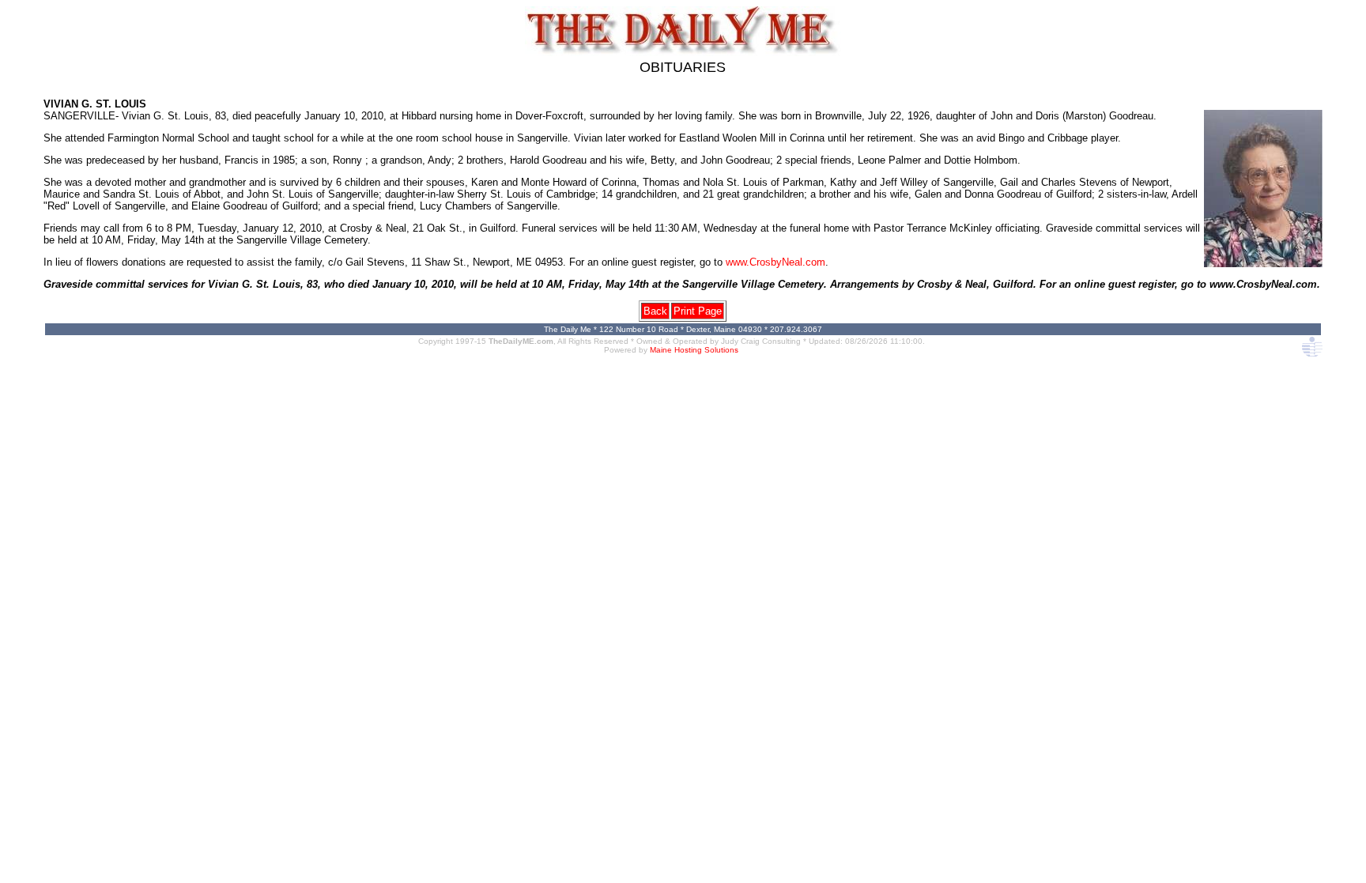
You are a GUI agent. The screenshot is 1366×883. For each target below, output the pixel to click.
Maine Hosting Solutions (694, 349)
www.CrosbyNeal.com (775, 262)
